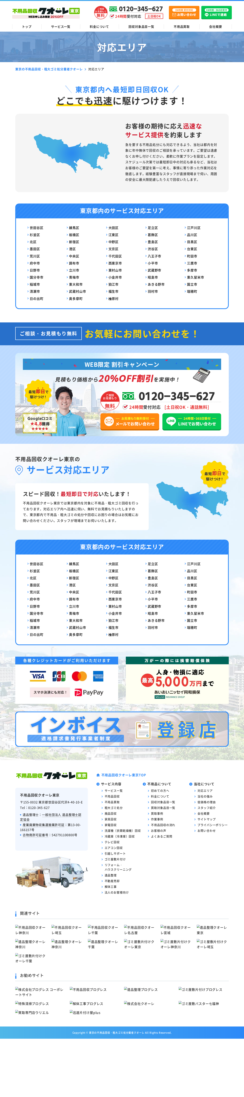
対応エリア (205, 790)
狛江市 (113, 284)
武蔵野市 (154, 270)
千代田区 (115, 256)
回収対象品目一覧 (141, 26)
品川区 (192, 234)
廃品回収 (111, 813)
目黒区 (192, 241)
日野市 (35, 270)
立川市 (74, 270)
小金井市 (115, 277)
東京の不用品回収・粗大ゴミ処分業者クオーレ (116, 1032)
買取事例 (157, 813)
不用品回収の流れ (163, 825)
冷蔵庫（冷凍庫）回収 (120, 836)
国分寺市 (36, 277)
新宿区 (74, 241)
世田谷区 (36, 227)
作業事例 (157, 819)
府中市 (35, 263)
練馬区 (74, 227)
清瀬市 (35, 291)
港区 (72, 248)
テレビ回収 (112, 842)
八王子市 (154, 256)
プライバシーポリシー (212, 825)
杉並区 (35, 234)
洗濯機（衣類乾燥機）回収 (123, 831)
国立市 (192, 284)
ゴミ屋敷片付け (115, 859)
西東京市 (115, 263)
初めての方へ (160, 790)
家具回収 (111, 819)
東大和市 (76, 284)
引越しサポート (115, 853)
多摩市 (192, 270)
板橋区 (74, 234)
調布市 (74, 263)
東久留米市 (195, 277)
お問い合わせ (206, 831)
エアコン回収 (114, 848)
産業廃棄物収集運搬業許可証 (43, 824)
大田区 (113, 227)
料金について (99, 26)
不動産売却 (112, 881)
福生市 (113, 291)
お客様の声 (158, 831)
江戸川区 (194, 227)
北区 (33, 241)
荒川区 (35, 256)
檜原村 (113, 298)
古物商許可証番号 (35, 835)
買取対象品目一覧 (163, 808)
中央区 (74, 256)
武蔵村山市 (77, 291)
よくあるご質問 (161, 836)
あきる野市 (156, 284)
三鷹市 (192, 263)
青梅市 (74, 277)
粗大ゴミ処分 (114, 808)
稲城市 (35, 284)
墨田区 (35, 248)
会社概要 (215, 26)
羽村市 (153, 291)
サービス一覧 (60, 26)
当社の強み (205, 796)
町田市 (192, 256)
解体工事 (111, 887)
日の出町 (36, 298)
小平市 (153, 263)
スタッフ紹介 (206, 808)
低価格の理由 (206, 802)
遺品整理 (111, 875)
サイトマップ (206, 819)
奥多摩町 (76, 298)
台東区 (192, 248)
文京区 (113, 248)
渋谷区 (153, 248)
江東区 (113, 234)
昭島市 (153, 277)
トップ (27, 26)
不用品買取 (182, 26)
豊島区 (153, 241)
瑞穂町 (192, 291)
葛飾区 (153, 234)
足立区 (153, 227)
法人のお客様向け (117, 892)
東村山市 (115, 270)
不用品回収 (112, 796)
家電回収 (111, 825)
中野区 (113, 241)
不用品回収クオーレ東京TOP (123, 774)
